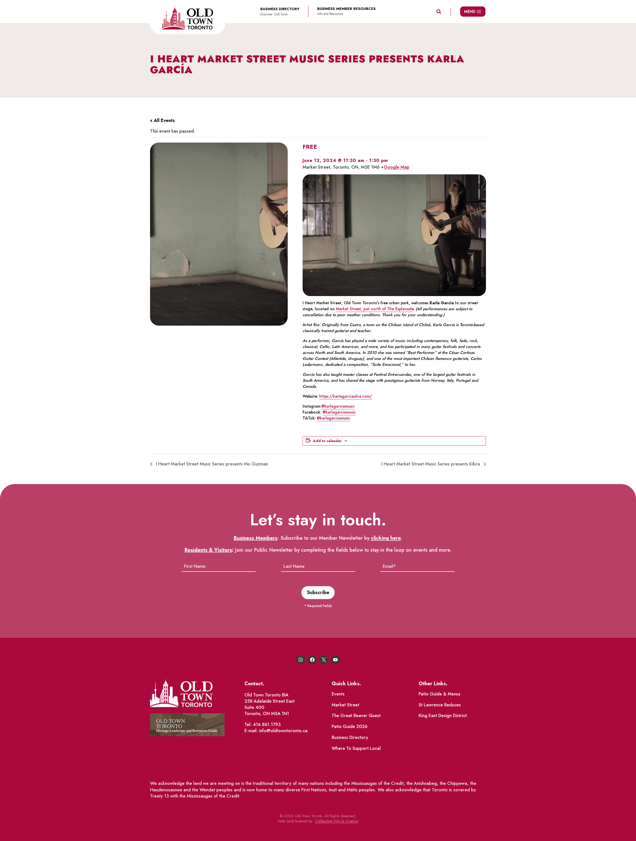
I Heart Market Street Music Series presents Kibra (431, 464)
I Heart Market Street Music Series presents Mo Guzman (211, 464)
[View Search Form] (439, 12)
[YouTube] (335, 659)
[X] (323, 659)
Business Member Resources (346, 8)
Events (338, 694)
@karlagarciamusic (338, 406)
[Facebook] (312, 659)
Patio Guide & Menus (439, 694)
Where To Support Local (356, 748)
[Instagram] (300, 659)
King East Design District (443, 715)
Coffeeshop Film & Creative (336, 821)
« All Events (162, 120)
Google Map (396, 167)
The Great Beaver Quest (356, 715)
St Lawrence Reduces (440, 705)
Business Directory (350, 737)
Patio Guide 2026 (349, 726)
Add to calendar (327, 440)
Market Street (345, 705)
